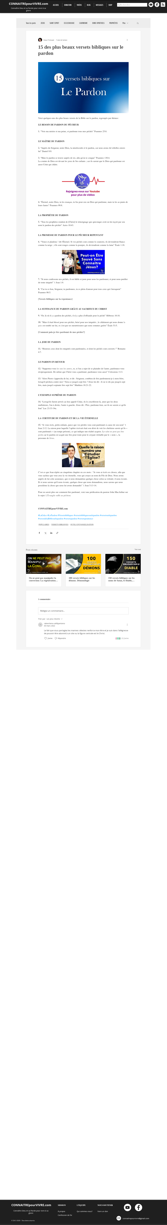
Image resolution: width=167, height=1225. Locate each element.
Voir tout (138, 549)
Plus (123, 23)
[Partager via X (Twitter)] (45, 533)
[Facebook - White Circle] (157, 4)
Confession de (64, 1215)
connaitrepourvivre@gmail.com (136, 1218)
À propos (61, 1211)
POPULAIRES (44, 524)
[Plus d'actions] (127, 39)
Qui (78, 1211)
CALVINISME (83, 23)
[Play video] (83, 455)
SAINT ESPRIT (54, 23)
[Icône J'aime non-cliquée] (45, 638)
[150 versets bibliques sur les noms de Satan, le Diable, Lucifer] (123, 564)
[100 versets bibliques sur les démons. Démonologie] (83, 564)
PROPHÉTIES (113, 23)
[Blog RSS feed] (163, 4)
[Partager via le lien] (57, 533)
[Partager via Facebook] (39, 533)
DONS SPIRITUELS (98, 23)
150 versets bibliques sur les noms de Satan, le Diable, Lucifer (121, 579)
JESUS (43, 23)
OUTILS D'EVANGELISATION (82, 524)
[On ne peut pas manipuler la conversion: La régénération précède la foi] (43, 564)
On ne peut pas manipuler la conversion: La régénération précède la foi (42, 579)
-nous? (89, 1211)
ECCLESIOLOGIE (69, 23)
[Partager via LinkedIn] (51, 533)
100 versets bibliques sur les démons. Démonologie (82, 579)
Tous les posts (31, 23)
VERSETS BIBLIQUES (59, 524)
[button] (138, 23)
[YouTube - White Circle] (151, 4)
